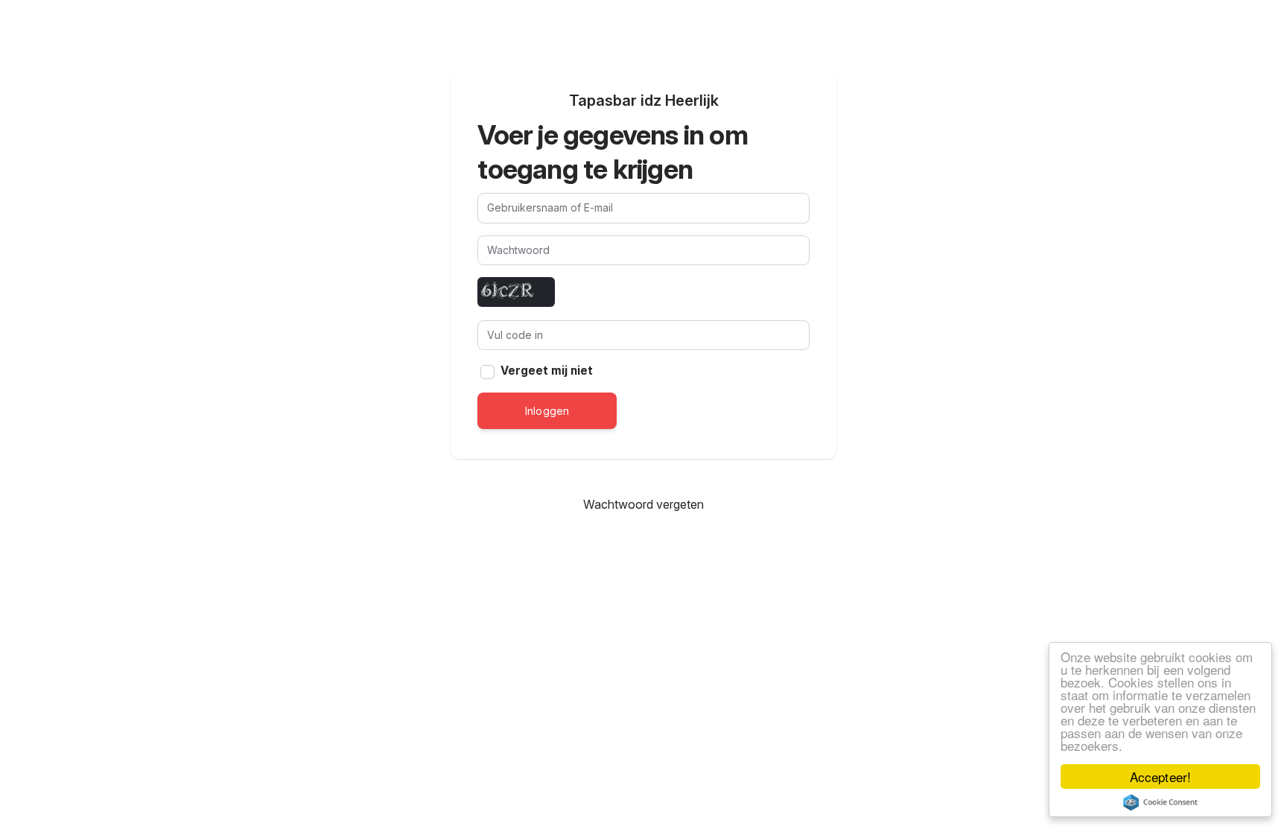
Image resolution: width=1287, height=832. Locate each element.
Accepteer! (1160, 776)
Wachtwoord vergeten (644, 504)
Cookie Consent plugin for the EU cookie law (1160, 802)
